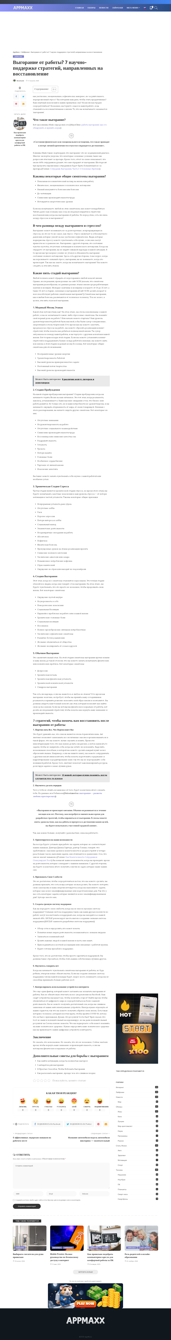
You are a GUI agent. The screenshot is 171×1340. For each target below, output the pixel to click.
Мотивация (122, 1160)
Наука (120, 1131)
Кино (120, 1117)
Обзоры (119, 1107)
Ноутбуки (121, 1180)
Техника (119, 1170)
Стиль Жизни (121, 1146)
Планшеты (122, 1189)
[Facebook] (16, 97)
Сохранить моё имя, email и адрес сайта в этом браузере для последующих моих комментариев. (47, 1200)
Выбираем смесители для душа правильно (28, 1255)
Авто (120, 1150)
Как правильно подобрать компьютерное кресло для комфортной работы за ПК (20, 138)
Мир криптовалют (125, 1126)
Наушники (122, 1175)
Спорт (120, 1165)
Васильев (20, 80)
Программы (122, 1136)
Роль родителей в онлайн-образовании (137, 1255)
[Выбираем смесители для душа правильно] (29, 1238)
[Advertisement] (85, 30)
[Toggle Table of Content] (52, 89)
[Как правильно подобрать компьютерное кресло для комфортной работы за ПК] (19, 123)
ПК (119, 1185)
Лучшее (121, 1121)
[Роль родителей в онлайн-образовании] (141, 1238)
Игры (120, 1112)
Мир (119, 1102)
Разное (121, 1141)
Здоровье (122, 1155)
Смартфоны (123, 1199)
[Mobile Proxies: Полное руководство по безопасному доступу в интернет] (67, 1238)
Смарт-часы (123, 1194)
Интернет (120, 1087)
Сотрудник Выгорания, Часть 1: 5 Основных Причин (74, 169)
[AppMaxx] (23, 8)
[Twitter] (23, 97)
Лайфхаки (18, 56)
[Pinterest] (16, 104)
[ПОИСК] (156, 8)
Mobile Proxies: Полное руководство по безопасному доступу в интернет (64, 1257)
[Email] (23, 104)
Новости (119, 1097)
